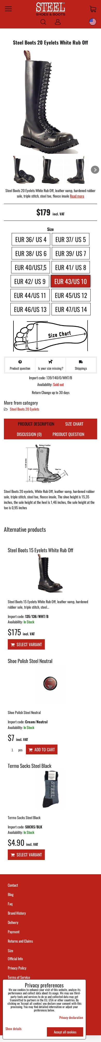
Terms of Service (19, 977)
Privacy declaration (71, 1017)
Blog (10, 894)
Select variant (28, 644)
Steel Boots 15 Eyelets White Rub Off (40, 550)
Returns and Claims (20, 941)
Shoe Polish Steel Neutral (30, 661)
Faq (10, 903)
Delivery (13, 922)
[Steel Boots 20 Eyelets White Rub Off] (50, 102)
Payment (13, 931)
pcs (20, 749)
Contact (13, 885)
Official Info (15, 958)
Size (11, 950)
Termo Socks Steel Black (29, 765)
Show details (13, 1029)
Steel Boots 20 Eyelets (24, 409)
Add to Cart (43, 749)
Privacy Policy (17, 968)
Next (95, 170)
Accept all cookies (65, 1031)
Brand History (17, 913)
